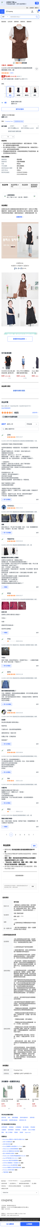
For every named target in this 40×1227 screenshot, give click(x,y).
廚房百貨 (22, 21)
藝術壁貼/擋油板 (13, 1120)
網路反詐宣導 (4, 1188)
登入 (27, 7)
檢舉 (33, 886)
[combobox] (32, 424)
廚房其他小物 (22, 1120)
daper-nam (28, 1132)
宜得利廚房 (4, 1127)
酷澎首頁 (3, 21)
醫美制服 (17, 1129)
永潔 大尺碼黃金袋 (7, 1141)
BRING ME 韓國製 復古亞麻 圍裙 (11, 1151)
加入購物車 (10, 1224)
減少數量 (13, 136)
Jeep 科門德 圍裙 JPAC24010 (10, 1158)
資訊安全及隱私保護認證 (15, 1185)
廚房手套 (3, 1117)
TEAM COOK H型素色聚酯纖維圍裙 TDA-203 (14, 1156)
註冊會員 (32, 7)
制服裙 (16, 1132)
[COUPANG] (6, 1201)
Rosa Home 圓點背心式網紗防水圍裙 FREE (14, 1139)
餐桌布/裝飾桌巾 (24, 1117)
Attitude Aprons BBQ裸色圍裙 (10, 1165)
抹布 (9, 1117)
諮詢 (34, 845)
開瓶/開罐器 (15, 1117)
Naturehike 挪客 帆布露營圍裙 (10, 1160)
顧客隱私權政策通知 (24, 1183)
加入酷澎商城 (27, 1185)
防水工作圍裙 (31, 1129)
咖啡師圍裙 (10, 1129)
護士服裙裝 (26, 1127)
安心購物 (34, 1183)
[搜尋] (37, 17)
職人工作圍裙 (9, 1132)
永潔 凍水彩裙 (6, 1144)
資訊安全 (3, 1185)
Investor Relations (13, 1180)
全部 (3, 16)
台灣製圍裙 (18, 1127)
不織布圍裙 (5, 1172)
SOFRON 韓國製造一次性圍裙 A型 (11, 1163)
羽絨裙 (21, 1132)
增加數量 (3, 136)
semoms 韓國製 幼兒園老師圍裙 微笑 (12, 1167)
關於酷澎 (3, 1180)
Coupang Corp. (14, 121)
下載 (37, 3)
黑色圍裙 (33, 1127)
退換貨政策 (4, 1183)
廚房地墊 (32, 1117)
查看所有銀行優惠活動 (14, 131)
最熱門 (3, 424)
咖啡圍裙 (11, 1127)
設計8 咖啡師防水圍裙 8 (9, 1153)
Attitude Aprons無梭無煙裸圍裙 (10, 1148)
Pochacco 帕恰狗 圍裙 (8, 1170)
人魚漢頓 (24, 1129)
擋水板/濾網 (4, 1120)
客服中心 (37, 7)
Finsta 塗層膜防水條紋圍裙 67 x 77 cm (12, 1146)
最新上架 (10, 424)
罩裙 (2, 1132)
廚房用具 (16, 21)
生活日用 (10, 21)
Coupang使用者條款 (25, 1180)
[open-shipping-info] (19, 117)
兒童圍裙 (3, 1129)
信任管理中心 (13, 1183)
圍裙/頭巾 (29, 21)
